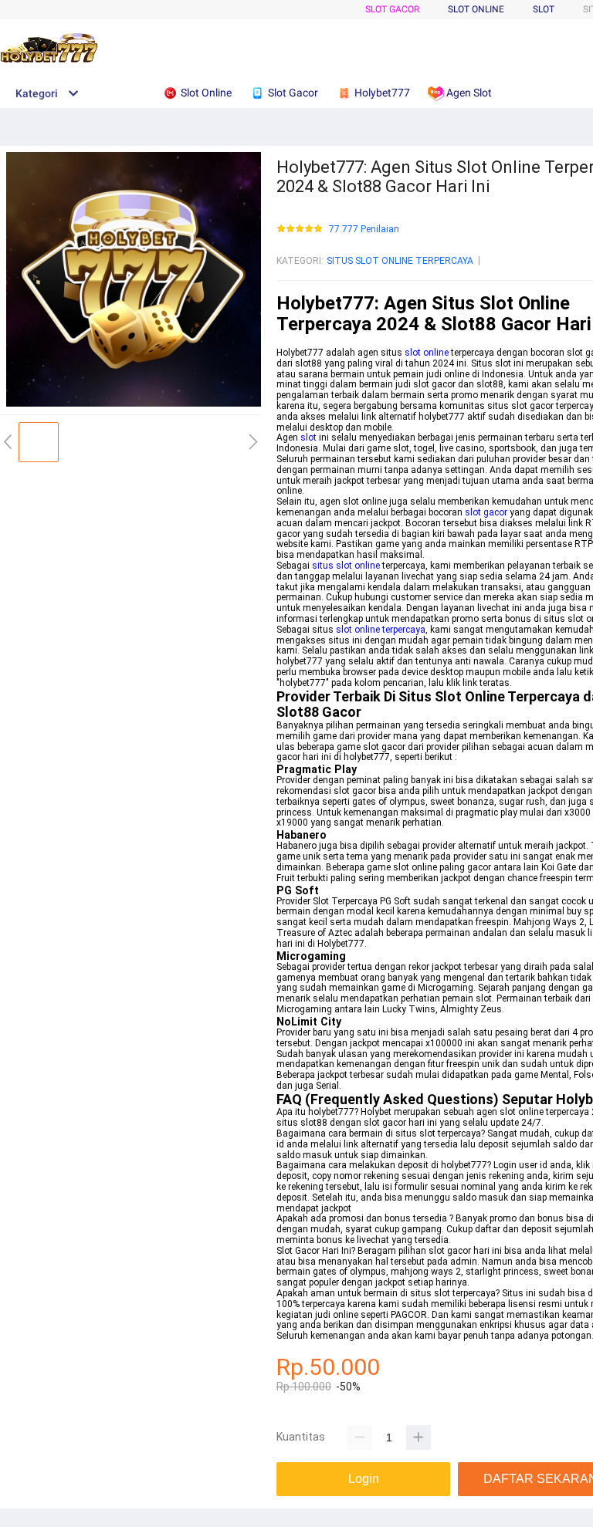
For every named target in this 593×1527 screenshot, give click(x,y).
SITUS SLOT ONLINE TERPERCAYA (400, 260)
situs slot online (346, 565)
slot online (427, 352)
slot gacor (486, 512)
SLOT (543, 9)
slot (308, 437)
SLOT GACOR (392, 9)
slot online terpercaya (380, 629)
